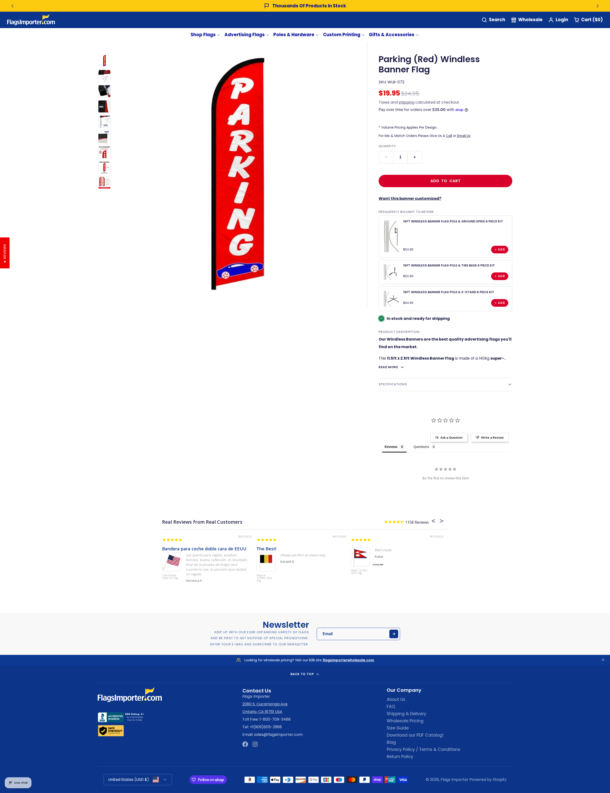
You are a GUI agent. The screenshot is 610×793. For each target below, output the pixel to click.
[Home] (31, 20)
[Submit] (393, 634)
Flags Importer (454, 779)
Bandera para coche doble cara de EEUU (204, 549)
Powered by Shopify (488, 779)
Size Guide (398, 728)
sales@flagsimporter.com (278, 734)
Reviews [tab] (391, 446)
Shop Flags (203, 35)
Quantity (387, 146)
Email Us (463, 135)
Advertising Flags (244, 35)
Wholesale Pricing (405, 721)
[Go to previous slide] (12, 6)
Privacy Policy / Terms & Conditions (423, 749)
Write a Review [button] (492, 437)
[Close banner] (603, 660)
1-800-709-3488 (275, 719)
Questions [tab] (421, 446)
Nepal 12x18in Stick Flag (359, 572)
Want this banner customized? (410, 198)
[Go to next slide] (597, 6)
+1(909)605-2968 (266, 727)
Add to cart (445, 181)
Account (558, 20)
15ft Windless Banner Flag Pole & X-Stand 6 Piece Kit (448, 292)
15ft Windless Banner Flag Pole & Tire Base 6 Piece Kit (449, 265)
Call (449, 135)
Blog (391, 742)
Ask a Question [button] (451, 437)
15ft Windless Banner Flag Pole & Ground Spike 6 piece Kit (453, 221)
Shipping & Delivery (406, 714)
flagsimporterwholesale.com (348, 660)
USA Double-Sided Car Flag (170, 577)
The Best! (266, 549)
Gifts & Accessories (391, 35)
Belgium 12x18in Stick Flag (264, 578)
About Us (396, 699)
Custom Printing (341, 35)
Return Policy (400, 756)
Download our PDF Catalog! (415, 735)
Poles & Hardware (293, 35)
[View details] (391, 236)
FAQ (391, 706)
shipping (406, 102)
